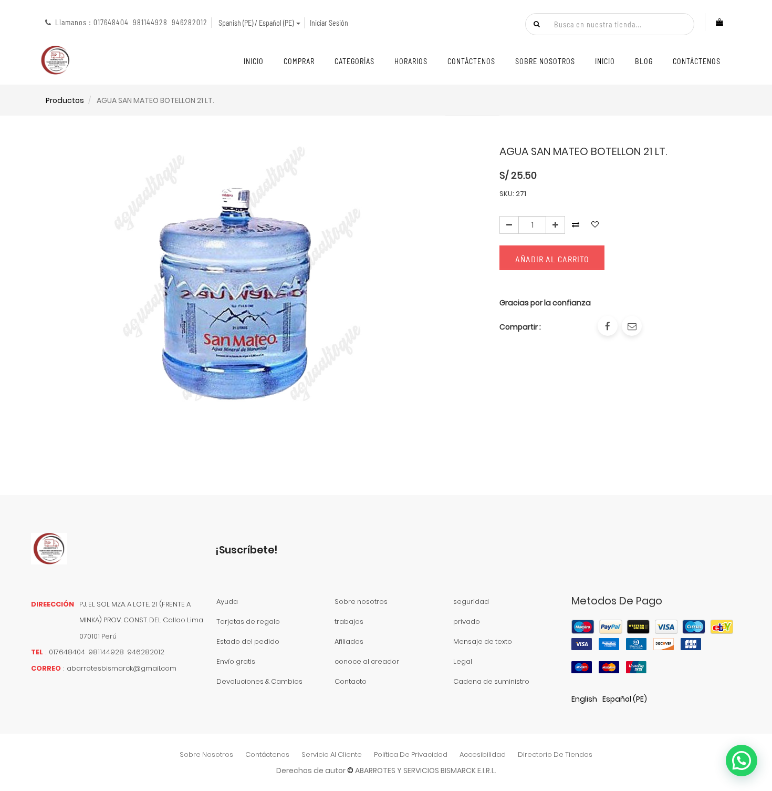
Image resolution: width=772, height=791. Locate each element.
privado (466, 621)
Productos (65, 100)
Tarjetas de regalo (248, 621)
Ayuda (227, 602)
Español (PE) (624, 699)
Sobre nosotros (361, 602)
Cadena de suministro (491, 681)
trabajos (349, 621)
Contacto (351, 681)
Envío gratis (235, 661)
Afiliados (349, 641)
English (584, 699)
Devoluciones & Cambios (259, 681)
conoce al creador (367, 661)
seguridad (471, 602)
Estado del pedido (247, 641)
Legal (462, 661)
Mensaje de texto (482, 641)
